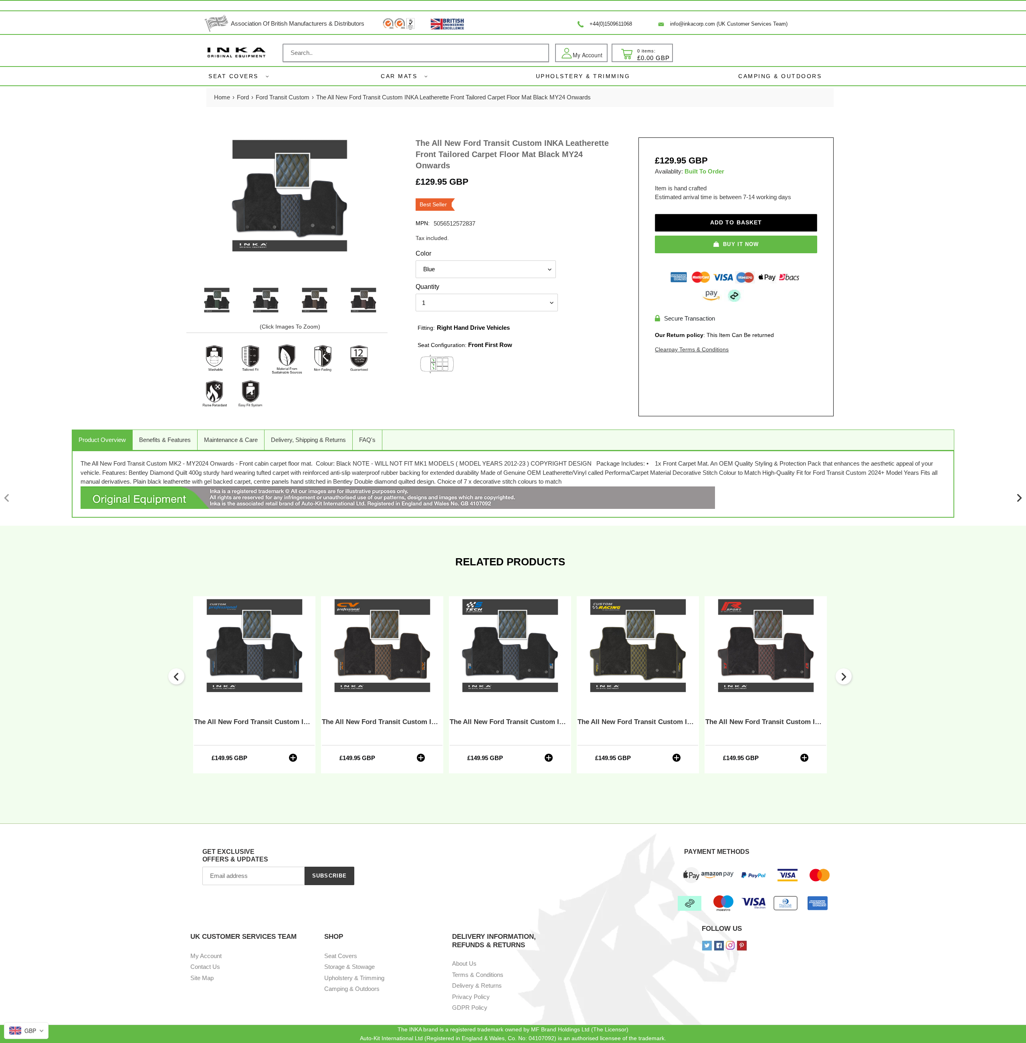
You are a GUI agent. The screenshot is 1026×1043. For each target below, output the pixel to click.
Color (423, 253)
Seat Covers (233, 76)
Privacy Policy (471, 996)
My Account (206, 955)
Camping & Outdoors (352, 988)
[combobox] (416, 53)
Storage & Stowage (349, 966)
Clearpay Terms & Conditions (692, 349)
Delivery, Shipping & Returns (308, 439)
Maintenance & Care (231, 439)
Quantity (427, 286)
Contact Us (205, 966)
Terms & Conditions (477, 974)
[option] (216, 300)
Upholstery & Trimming (354, 977)
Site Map (202, 977)
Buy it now (740, 244)
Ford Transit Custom (282, 97)
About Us (464, 963)
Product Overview (102, 439)
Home (222, 97)
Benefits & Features (165, 439)
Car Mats (399, 76)
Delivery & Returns (477, 985)
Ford (243, 97)
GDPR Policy (469, 1007)
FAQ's (367, 439)
